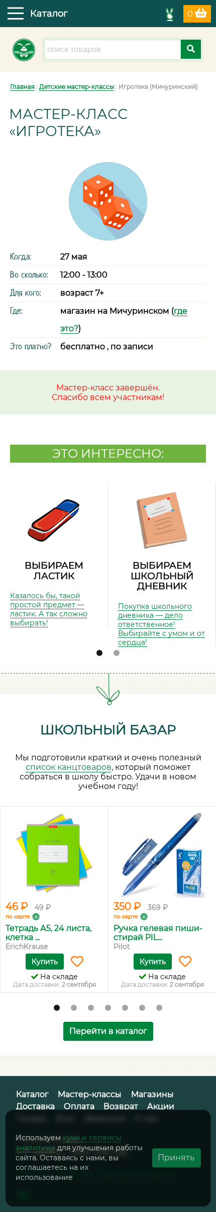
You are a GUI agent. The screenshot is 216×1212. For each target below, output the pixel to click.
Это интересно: (108, 453)
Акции (160, 1106)
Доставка (35, 1106)
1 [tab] (99, 653)
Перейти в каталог (108, 1031)
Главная (22, 86)
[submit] (191, 49)
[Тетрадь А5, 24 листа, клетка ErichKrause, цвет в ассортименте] (54, 855)
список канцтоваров (69, 767)
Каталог (32, 1094)
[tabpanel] (54, 555)
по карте (18, 916)
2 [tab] (116, 653)
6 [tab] (142, 1008)
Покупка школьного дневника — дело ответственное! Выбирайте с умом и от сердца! (161, 624)
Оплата (79, 1106)
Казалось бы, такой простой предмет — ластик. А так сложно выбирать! (48, 609)
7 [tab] (159, 1008)
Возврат (120, 1106)
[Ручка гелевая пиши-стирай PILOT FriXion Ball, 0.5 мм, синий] (162, 855)
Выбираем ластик (54, 571)
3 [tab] (90, 1008)
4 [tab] (108, 1008)
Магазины (152, 1094)
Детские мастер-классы (76, 86)
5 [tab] (125, 1008)
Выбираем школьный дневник (162, 576)
